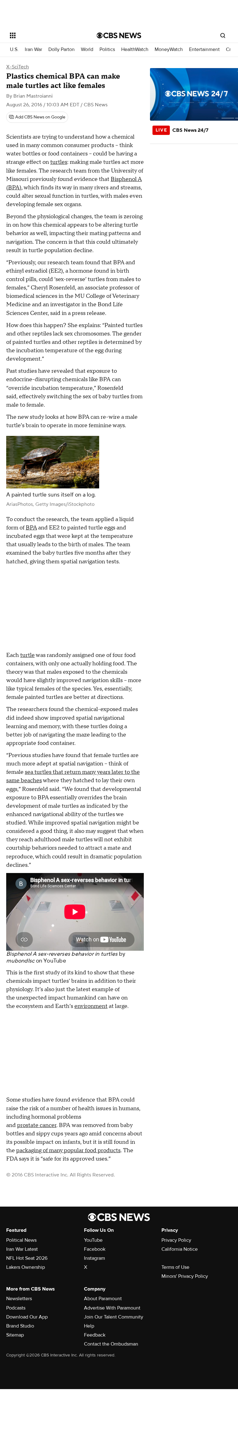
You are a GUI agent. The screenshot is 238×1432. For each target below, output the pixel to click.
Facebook (94, 1249)
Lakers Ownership (25, 1267)
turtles (58, 162)
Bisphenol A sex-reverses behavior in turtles (61, 954)
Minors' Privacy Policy (184, 1276)
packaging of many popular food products (68, 1150)
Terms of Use (175, 1267)
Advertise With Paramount (112, 1307)
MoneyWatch (169, 50)
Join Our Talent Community (113, 1316)
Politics (107, 50)
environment (91, 1006)
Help (89, 1325)
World (87, 50)
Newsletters (19, 1298)
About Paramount (103, 1298)
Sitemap (15, 1335)
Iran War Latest (22, 1249)
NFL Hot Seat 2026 (26, 1258)
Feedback (94, 1335)
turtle (27, 655)
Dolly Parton (61, 50)
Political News (21, 1240)
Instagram (94, 1258)
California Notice (179, 1249)
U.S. (14, 50)
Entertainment (204, 50)
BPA (31, 527)
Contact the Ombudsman (111, 1344)
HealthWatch (134, 50)
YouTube (54, 960)
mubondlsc (20, 960)
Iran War (33, 50)
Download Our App (27, 1316)
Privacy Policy (176, 1240)
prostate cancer (36, 1125)
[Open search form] (223, 35)
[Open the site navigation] (46, 35)
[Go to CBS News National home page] (119, 35)
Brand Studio (20, 1325)
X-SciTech (17, 66)
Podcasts (15, 1307)
